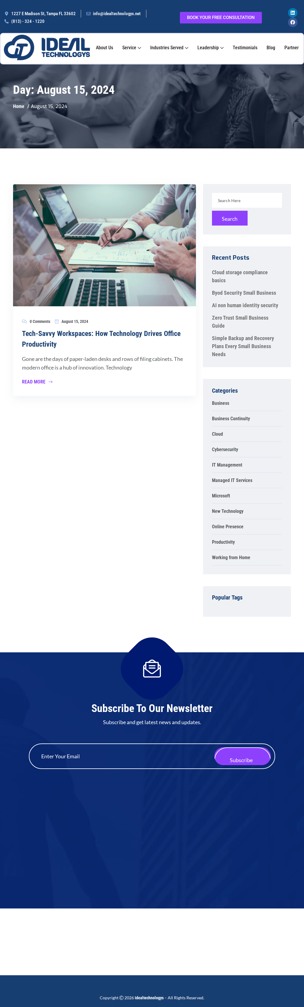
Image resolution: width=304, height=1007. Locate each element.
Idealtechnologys (149, 997)
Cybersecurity (225, 449)
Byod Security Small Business (244, 293)
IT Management (227, 465)
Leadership (208, 47)
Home (18, 106)
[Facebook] (292, 22)
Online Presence (227, 526)
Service (129, 47)
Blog (271, 47)
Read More (34, 382)
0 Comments (40, 321)
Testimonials (245, 47)
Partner (291, 47)
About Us (104, 47)
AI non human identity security (245, 305)
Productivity (223, 542)
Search (230, 218)
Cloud (217, 434)
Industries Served (166, 47)
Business (220, 403)
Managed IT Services (232, 480)
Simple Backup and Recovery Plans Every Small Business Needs (243, 346)
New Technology (227, 511)
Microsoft (221, 496)
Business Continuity (231, 418)
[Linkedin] (292, 13)
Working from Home (231, 557)
